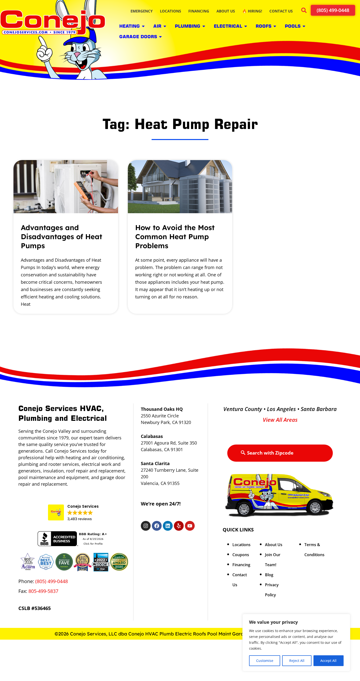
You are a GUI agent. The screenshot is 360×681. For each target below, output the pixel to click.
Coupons (240, 554)
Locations (241, 544)
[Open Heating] (143, 26)
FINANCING (198, 11)
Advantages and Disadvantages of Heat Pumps (61, 236)
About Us (273, 544)
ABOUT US (225, 11)
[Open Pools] (304, 26)
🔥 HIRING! (252, 11)
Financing (241, 564)
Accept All (328, 660)
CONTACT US (281, 11)
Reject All (296, 660)
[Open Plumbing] (204, 26)
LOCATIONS (170, 11)
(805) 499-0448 (52, 581)
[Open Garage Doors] (160, 36)
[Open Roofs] (275, 26)
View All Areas (280, 419)
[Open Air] (165, 26)
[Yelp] (179, 526)
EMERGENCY (142, 11)
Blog (269, 574)
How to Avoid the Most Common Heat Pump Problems (175, 236)
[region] (296, 645)
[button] (303, 11)
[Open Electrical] (245, 26)
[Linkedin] (168, 526)
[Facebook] (157, 526)
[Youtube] (190, 526)
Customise (264, 660)
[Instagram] (146, 526)
